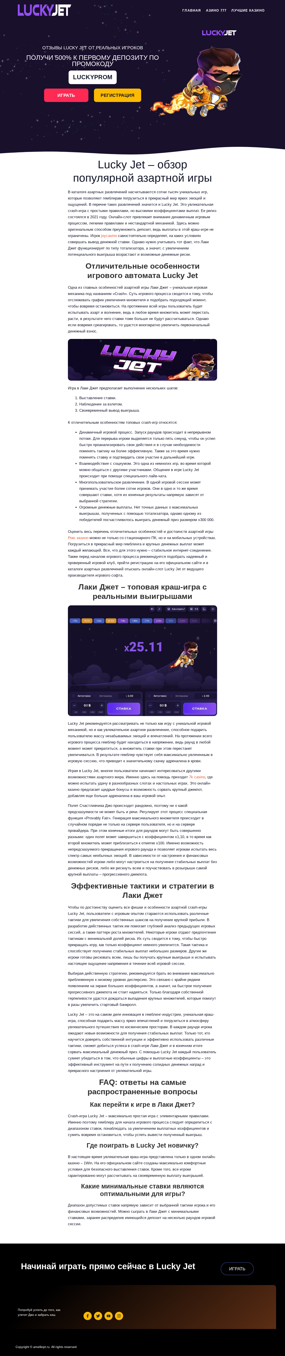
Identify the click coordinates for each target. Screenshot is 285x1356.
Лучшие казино (248, 10)
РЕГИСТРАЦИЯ (117, 95)
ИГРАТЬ (66, 95)
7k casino (197, 777)
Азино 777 (216, 10)
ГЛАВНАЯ (191, 10)
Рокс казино (78, 538)
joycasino (109, 236)
